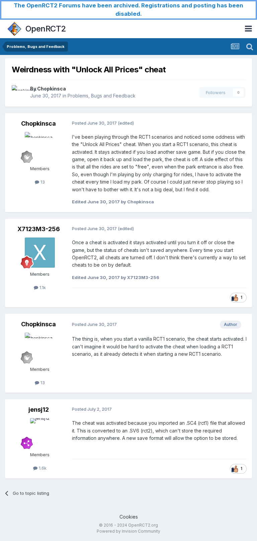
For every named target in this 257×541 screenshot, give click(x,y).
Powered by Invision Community (128, 531)
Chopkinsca (51, 88)
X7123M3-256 (38, 228)
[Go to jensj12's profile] (40, 433)
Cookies (128, 517)
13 (42, 182)
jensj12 (38, 409)
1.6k (42, 468)
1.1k (42, 287)
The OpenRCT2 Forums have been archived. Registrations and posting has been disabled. (128, 9)
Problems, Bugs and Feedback (102, 95)
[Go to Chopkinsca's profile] (19, 92)
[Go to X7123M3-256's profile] (40, 253)
